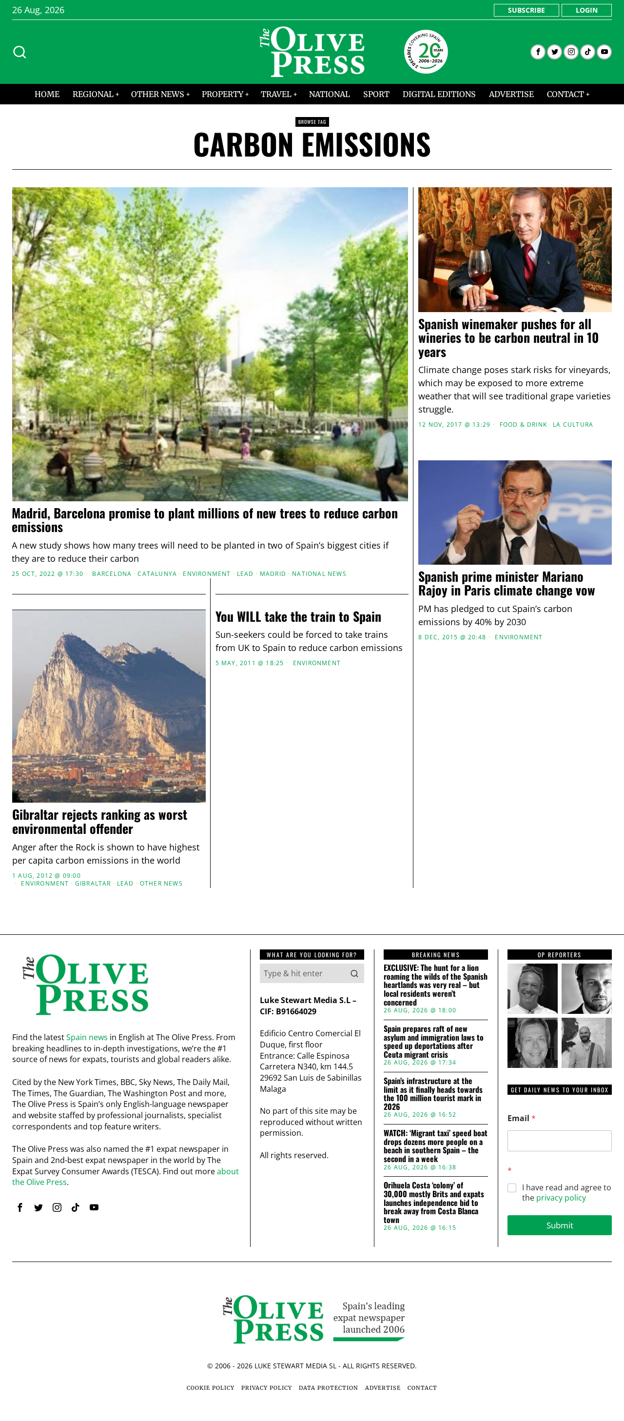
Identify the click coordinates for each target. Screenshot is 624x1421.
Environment (207, 574)
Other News (161, 884)
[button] (354, 973)
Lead (245, 574)
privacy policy (561, 1197)
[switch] (257, 759)
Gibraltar (93, 884)
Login (587, 10)
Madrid (273, 574)
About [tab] (458, 635)
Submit (559, 1225)
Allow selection (312, 805)
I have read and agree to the (566, 1193)
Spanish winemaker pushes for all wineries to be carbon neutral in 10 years (508, 338)
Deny (172, 805)
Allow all (452, 805)
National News (319, 574)
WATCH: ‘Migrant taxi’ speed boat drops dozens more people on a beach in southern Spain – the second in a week (436, 1146)
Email (521, 1118)
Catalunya (157, 574)
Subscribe (526, 10)
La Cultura (573, 425)
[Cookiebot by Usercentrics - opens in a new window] (478, 603)
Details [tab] (312, 635)
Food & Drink (523, 425)
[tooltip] (538, 51)
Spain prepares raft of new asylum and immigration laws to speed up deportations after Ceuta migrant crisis (434, 1042)
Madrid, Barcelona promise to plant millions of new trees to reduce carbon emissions (205, 520)
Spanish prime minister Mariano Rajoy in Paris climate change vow (506, 583)
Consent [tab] (165, 635)
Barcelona (112, 574)
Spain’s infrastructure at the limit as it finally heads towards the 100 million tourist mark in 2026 (433, 1094)
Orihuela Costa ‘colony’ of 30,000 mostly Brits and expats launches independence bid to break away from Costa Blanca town (434, 1202)
